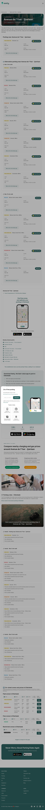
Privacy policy (5, 402)
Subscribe (16, 397)
